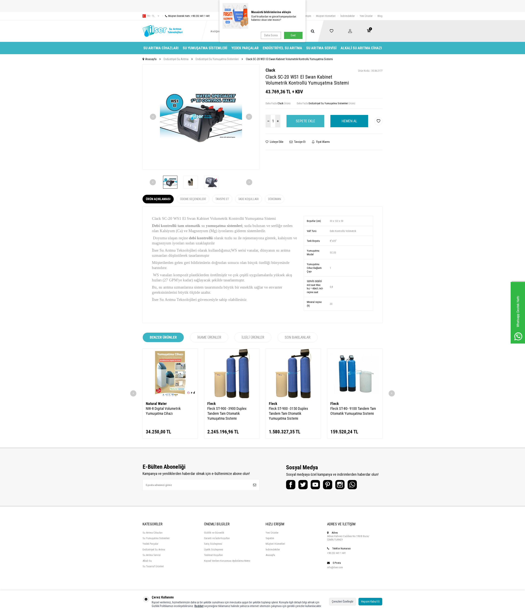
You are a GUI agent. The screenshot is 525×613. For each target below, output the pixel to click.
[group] (201, 116)
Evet (293, 35)
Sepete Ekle (305, 121)
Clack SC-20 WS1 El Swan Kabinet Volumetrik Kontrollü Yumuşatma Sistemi (289, 59)
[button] (153, 117)
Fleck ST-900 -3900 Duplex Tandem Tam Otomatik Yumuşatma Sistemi (227, 413)
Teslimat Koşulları (213, 555)
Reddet (198, 606)
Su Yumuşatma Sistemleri (205, 48)
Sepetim (270, 538)
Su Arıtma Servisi (321, 48)
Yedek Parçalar (245, 48)
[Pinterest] (327, 484)
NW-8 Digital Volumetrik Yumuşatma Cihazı (163, 411)
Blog (380, 15)
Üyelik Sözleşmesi (213, 549)
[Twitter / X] (303, 484)
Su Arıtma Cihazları (161, 48)
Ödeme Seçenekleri (193, 199)
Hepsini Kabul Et (370, 601)
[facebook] (290, 484)
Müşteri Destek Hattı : (189, 15)
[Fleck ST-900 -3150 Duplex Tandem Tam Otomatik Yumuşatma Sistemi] (293, 373)
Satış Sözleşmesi (213, 543)
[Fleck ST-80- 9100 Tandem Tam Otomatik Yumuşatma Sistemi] (354, 373)
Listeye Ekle (276, 141)
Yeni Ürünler (366, 15)
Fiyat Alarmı (323, 141)
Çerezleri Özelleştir (342, 601)
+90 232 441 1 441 (336, 553)
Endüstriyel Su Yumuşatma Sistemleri (217, 59)
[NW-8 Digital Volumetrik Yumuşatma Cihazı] (170, 373)
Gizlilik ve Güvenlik (214, 532)
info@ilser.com (335, 567)
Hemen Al (349, 121)
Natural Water (156, 403)
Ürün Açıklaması (158, 199)
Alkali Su (147, 560)
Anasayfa (150, 59)
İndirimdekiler (347, 15)
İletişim (307, 15)
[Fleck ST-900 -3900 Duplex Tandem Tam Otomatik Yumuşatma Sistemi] (231, 373)
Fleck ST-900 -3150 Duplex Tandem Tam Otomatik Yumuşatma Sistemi (288, 413)
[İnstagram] (340, 484)
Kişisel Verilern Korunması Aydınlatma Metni (227, 560)
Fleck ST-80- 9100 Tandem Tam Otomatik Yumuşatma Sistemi (353, 411)
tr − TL (151, 16)
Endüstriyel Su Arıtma (282, 48)
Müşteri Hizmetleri (326, 15)
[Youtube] (315, 484)
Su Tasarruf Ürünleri (153, 566)
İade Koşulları (249, 199)
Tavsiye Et (299, 141)
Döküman (274, 199)
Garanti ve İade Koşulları (217, 538)
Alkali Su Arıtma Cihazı (361, 48)
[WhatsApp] (352, 484)
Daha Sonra (271, 35)
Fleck (211, 403)
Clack (270, 70)
